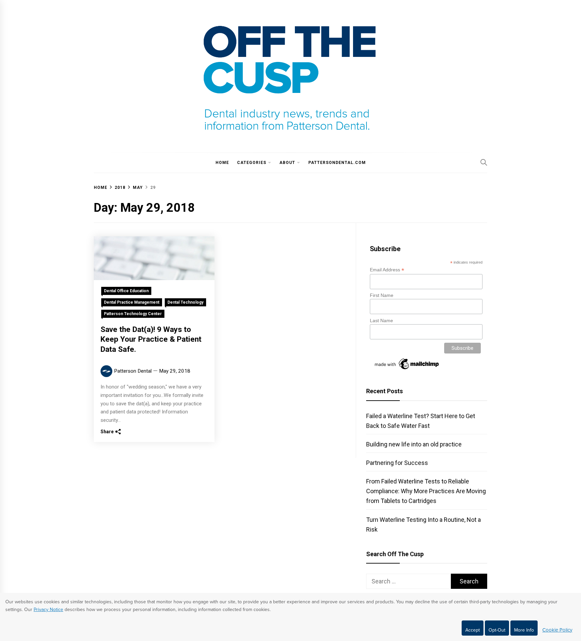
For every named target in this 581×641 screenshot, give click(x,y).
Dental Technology (185, 302)
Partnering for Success (397, 462)
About (287, 162)
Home (222, 162)
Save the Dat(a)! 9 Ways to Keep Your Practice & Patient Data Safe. (151, 339)
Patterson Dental (133, 371)
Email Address (387, 270)
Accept (472, 630)
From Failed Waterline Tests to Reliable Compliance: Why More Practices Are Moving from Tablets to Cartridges (426, 491)
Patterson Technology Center (133, 313)
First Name (381, 295)
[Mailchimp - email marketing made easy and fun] (407, 369)
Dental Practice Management (131, 302)
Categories (251, 162)
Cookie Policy (557, 630)
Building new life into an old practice (414, 444)
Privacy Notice (48, 609)
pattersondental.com (337, 162)
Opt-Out (497, 630)
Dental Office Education (126, 291)
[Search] (483, 162)
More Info (524, 630)
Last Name (381, 320)
